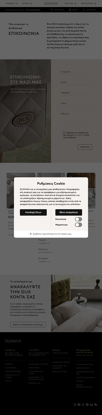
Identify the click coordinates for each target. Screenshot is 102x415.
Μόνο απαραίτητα (69, 212)
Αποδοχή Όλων (33, 212)
